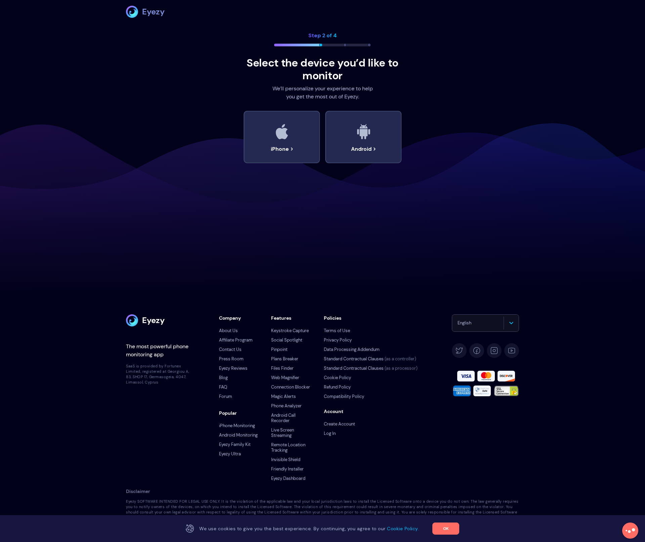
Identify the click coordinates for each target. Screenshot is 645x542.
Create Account (339, 424)
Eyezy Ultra (230, 454)
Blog (223, 377)
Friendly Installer (287, 469)
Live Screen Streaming (282, 432)
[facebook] (476, 350)
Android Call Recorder (283, 417)
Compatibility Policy (344, 396)
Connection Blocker (290, 387)
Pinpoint (279, 349)
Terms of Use (337, 330)
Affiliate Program (236, 340)
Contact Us (230, 349)
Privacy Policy (338, 340)
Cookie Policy (337, 377)
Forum (225, 396)
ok (446, 528)
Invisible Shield (285, 459)
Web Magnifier (285, 377)
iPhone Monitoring (237, 425)
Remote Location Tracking (288, 447)
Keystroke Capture (290, 330)
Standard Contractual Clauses (370, 359)
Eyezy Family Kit (235, 444)
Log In (330, 433)
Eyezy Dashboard (288, 478)
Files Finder (282, 368)
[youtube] (511, 350)
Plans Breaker (284, 359)
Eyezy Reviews (233, 368)
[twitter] (459, 350)
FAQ (223, 387)
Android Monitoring (238, 435)
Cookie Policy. (403, 529)
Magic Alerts (283, 396)
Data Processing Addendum (352, 349)
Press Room (231, 359)
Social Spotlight (286, 340)
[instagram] (494, 350)
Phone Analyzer (286, 406)
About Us (228, 330)
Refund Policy (337, 387)
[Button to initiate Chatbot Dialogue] (630, 531)
